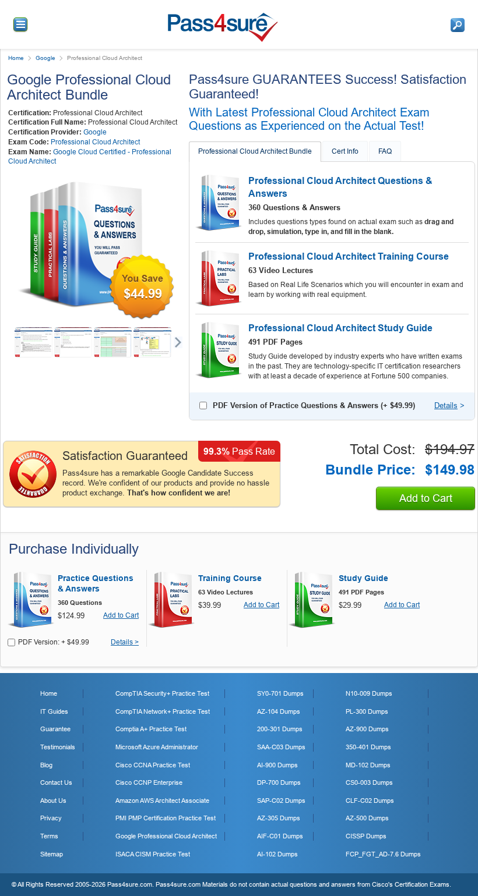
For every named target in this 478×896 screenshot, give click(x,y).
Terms (49, 836)
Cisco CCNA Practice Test (152, 765)
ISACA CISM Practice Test (152, 854)
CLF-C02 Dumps (370, 800)
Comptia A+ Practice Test (151, 728)
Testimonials (57, 746)
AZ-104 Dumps (278, 711)
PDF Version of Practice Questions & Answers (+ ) (314, 405)
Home (16, 58)
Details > (125, 642)
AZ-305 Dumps (278, 817)
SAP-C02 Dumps (281, 800)
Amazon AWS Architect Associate (162, 800)
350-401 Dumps (368, 746)
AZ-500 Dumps (367, 817)
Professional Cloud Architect (95, 142)
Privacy (51, 817)
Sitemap (51, 854)
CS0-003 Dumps (369, 782)
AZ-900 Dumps (367, 728)
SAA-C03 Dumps (281, 746)
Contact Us (56, 782)
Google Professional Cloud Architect (166, 836)
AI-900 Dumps (277, 765)
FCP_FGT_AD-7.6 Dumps (383, 854)
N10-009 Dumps (369, 693)
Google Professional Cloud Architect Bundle (89, 87)
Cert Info (345, 151)
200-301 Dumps (280, 728)
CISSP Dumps (366, 836)
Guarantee (55, 728)
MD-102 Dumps (368, 765)
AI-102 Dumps (277, 854)
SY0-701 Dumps (280, 693)
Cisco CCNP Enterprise (148, 782)
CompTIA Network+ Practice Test (162, 711)
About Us (53, 800)
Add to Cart (425, 498)
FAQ (385, 151)
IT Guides (54, 711)
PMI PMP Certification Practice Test (165, 817)
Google (45, 58)
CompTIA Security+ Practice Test (162, 693)
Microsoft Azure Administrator (156, 746)
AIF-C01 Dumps (280, 836)
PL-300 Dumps (367, 711)
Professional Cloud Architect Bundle (255, 151)
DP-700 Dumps (279, 782)
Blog (46, 765)
